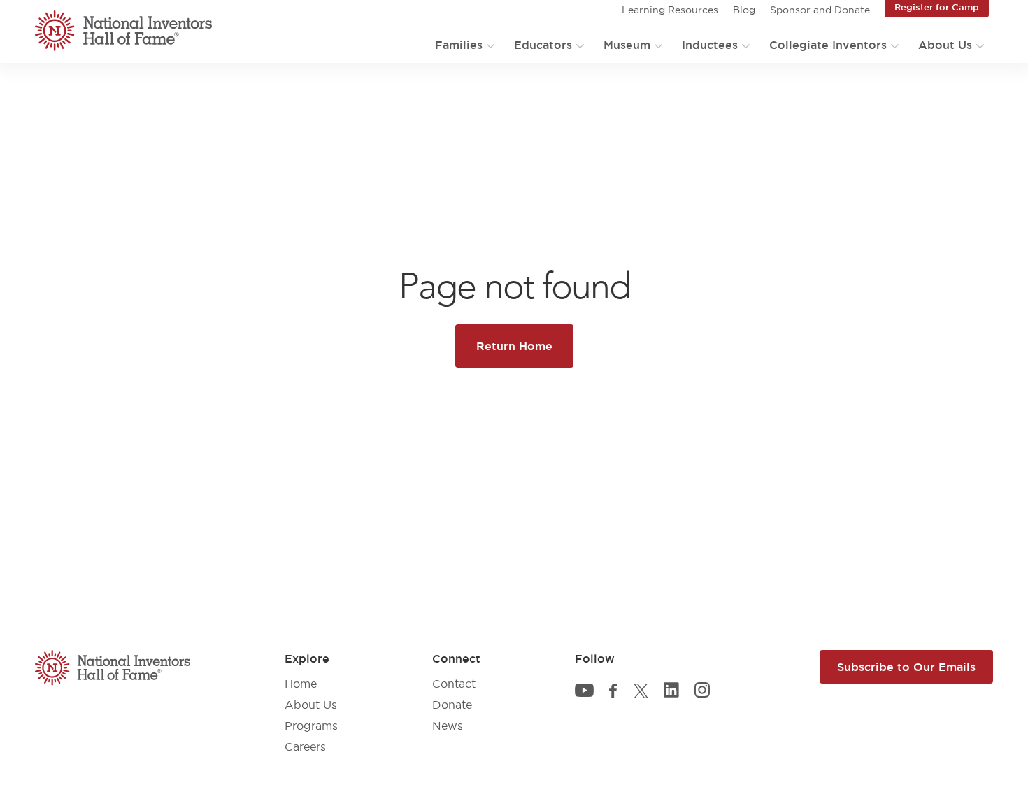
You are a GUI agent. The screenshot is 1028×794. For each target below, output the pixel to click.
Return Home (514, 346)
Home (301, 683)
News (447, 725)
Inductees (710, 44)
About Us (945, 44)
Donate (452, 704)
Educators (543, 44)
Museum (627, 44)
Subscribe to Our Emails (906, 667)
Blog (744, 9)
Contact (454, 683)
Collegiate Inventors (828, 44)
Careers (305, 746)
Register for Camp (936, 7)
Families (459, 44)
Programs (311, 725)
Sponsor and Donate (820, 9)
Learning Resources (670, 9)
